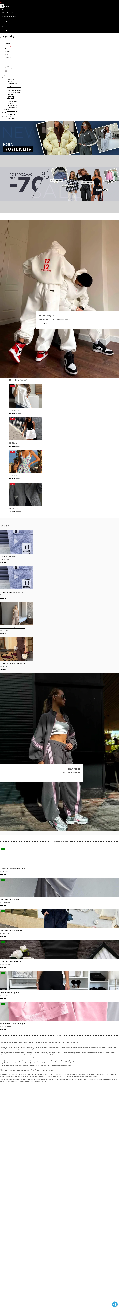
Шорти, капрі (11, 96)
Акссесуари (7, 116)
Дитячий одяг (11, 114)
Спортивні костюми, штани (15, 85)
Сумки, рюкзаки (12, 118)
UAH (2, 7)
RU (4, 9)
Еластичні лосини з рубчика (9, 993)
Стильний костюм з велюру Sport (11, 931)
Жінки (5, 78)
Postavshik (7, 37)
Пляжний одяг (11, 103)
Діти (5, 113)
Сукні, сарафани (12, 83)
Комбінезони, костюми (14, 87)
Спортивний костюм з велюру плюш (12, 869)
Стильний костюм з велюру (9, 900)
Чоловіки (6, 109)
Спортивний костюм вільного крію (11, 592)
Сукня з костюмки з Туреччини (10, 962)
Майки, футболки (12, 102)
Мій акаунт (6, 6)
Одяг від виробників (7, 12)
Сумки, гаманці (12, 107)
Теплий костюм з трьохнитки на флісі (12, 1024)
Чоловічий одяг (12, 111)
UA (2, 9)
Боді (8, 100)
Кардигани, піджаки (13, 89)
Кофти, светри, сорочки (14, 91)
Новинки (6, 74)
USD (2, 5)
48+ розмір (10, 98)
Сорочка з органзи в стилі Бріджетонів (13, 664)
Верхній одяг (11, 79)
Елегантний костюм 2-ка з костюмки (12, 628)
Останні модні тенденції (9, 16)
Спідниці (10, 94)
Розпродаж (8, 46)
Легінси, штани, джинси (14, 92)
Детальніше (46, 324)
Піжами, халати (12, 105)
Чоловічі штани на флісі (8, 557)
